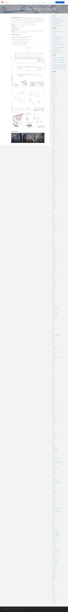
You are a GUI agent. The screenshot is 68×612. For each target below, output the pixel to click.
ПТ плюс (53, 513)
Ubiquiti (53, 367)
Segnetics (54, 318)
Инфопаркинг (54, 450)
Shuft (27, 31)
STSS (53, 345)
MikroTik (53, 252)
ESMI (53, 160)
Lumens (53, 246)
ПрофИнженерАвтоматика (57, 511)
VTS (53, 392)
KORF (53, 233)
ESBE (53, 157)
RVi (52, 306)
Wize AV (53, 406)
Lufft (53, 243)
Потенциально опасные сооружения (58, 42)
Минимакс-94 (54, 479)
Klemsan (53, 228)
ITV (52, 213)
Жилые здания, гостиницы (56, 36)
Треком (53, 572)
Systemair (54, 348)
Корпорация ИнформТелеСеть (57, 462)
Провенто (54, 504)
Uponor (53, 370)
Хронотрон (54, 577)
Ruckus (53, 301)
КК (57, 64)
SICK (53, 325)
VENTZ (53, 379)
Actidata (53, 77)
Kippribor (53, 226)
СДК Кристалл (54, 537)
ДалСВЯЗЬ (54, 438)
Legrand (53, 238)
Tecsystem (54, 352)
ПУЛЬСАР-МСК (55, 515)
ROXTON (53, 299)
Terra (53, 355)
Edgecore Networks (55, 151)
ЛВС (59, 64)
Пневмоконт (54, 503)
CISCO (53, 118)
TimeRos (53, 358)
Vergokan (53, 381)
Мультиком (54, 484)
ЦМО (26, 32)
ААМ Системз (54, 414)
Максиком (54, 470)
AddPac (53, 80)
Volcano (53, 391)
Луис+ (53, 469)
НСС (63, 64)
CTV (53, 128)
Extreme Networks (55, 165)
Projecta (53, 284)
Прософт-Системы (55, 509)
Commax (53, 121)
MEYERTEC (54, 250)
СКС (61, 66)
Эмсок (53, 596)
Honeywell (54, 184)
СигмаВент (54, 538)
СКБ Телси (54, 543)
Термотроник (54, 569)
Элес (53, 588)
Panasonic (54, 269)
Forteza (53, 170)
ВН (63, 62)
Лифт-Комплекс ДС (55, 467)
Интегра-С (54, 447)
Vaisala (53, 372)
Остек (43, 31)
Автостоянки (54, 29)
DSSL (20, 31)
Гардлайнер (54, 437)
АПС (56, 60)
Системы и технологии (56, 542)
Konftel (53, 230)
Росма (12, 32)
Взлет (53, 431)
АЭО (59, 62)
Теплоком (54, 564)
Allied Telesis (54, 87)
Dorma (53, 145)
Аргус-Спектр (54, 421)
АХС (57, 62)
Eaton (53, 148)
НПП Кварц (54, 492)
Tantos (53, 350)
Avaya (53, 95)
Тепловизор (54, 559)
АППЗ (53, 60)
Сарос (53, 528)
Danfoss (53, 136)
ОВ (64, 64)
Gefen (53, 175)
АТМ (55, 62)
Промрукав (54, 506)
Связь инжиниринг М (56, 533)
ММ (60, 64)
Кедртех (53, 459)
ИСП (53, 453)
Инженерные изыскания (56, 18)
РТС (53, 523)
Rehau (53, 292)
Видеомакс (54, 433)
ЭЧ (65, 68)
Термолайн (54, 567)
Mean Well (54, 248)
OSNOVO (53, 267)
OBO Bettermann (55, 262)
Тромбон (54, 576)
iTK (52, 211)
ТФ (60, 68)
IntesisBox (54, 204)
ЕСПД (56, 64)
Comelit (53, 119)
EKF (53, 153)
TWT (53, 365)
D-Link (53, 131)
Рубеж (53, 525)
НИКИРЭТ (54, 489)
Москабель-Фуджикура (56, 482)
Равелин (53, 516)
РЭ (58, 66)
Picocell (53, 279)
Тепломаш (23, 32)
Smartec (29, 31)
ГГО (64, 62)
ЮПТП (53, 603)
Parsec (53, 272)
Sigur (53, 331)
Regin (53, 291)
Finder (53, 168)
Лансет (53, 465)
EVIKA (53, 163)
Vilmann (53, 386)
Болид (33, 31)
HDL (53, 180)
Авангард (54, 416)
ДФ (54, 64)
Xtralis (53, 408)
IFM (53, 196)
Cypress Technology (55, 129)
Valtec (53, 374)
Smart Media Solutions (56, 335)
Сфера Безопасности (56, 550)
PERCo (53, 275)
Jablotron (53, 214)
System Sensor (54, 347)
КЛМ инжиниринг (55, 460)
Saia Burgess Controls (56, 309)
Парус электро (54, 498)
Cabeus (53, 111)
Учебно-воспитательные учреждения (58, 52)
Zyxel (53, 413)
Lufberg (53, 241)
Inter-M (53, 202)
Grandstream (54, 177)
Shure (53, 323)
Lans (53, 236)
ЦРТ (53, 582)
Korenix (53, 231)
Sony (53, 343)
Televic (53, 353)
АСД (60, 60)
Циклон (53, 579)
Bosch (16, 31)
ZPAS (53, 411)
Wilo (53, 401)
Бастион (53, 425)
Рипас (53, 518)
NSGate (53, 260)
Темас (53, 555)
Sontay (53, 342)
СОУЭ (54, 68)
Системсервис (54, 540)
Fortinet (53, 172)
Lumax (53, 245)
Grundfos (54, 179)
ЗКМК (53, 443)
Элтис (53, 593)
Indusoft (53, 197)
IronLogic (54, 207)
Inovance (53, 199)
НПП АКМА (54, 491)
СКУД (64, 66)
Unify (53, 369)
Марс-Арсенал (54, 472)
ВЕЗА (53, 430)
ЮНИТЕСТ (54, 601)
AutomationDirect (55, 94)
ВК (61, 62)
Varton (53, 375)
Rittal (53, 297)
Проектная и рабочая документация (58, 20)
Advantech (54, 82)
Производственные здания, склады (58, 47)
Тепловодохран (55, 562)
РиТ (53, 520)
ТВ (56, 68)
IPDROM (53, 206)
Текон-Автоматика (55, 554)
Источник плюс (55, 457)
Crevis (53, 126)
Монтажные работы (55, 23)
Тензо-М (53, 557)
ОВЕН (40, 31)
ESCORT (53, 158)
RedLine (53, 289)
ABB (53, 75)
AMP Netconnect (55, 89)
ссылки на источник (30, 608)
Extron (53, 167)
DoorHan (54, 143)
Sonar (53, 340)
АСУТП (53, 62)
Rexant (53, 294)
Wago (53, 394)
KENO (53, 221)
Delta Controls (54, 140)
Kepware (53, 223)
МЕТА (53, 476)
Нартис (53, 486)
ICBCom (53, 191)
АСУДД (65, 60)
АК (61, 57)
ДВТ (53, 64)
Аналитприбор (54, 420)
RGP (53, 296)
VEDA (53, 377)
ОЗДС (53, 66)
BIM (52, 57)
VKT (53, 389)
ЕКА (53, 442)
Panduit (53, 270)
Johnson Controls (55, 216)
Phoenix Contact (55, 277)
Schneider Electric (55, 313)
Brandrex (53, 109)
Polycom (53, 282)
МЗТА (53, 477)
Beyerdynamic (54, 106)
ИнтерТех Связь (55, 448)
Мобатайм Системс (55, 481)
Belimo (53, 102)
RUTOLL (53, 304)
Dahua (53, 133)
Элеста (53, 589)
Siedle (53, 326)
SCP (53, 316)
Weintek (53, 398)
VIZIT (53, 387)
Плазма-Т (54, 499)
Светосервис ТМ (55, 532)
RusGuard (54, 302)
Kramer (53, 235)
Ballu (53, 99)
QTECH (53, 287)
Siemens (53, 328)
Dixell (53, 141)
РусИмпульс (54, 526)
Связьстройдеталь (55, 535)
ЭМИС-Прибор (55, 594)
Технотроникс (54, 571)
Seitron (53, 319)
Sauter (53, 311)
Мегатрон (54, 474)
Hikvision (53, 182)
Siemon (53, 330)
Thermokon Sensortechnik (56, 357)
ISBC (53, 209)
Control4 (53, 123)
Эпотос (53, 598)
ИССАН (53, 455)
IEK (25, 31)
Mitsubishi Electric (55, 253)
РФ (57, 66)
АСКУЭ (63, 60)
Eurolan (53, 162)
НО (61, 64)
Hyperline (23, 31)
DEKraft (53, 138)
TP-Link (53, 360)
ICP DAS (53, 192)
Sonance (53, 338)
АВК (59, 57)
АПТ (58, 60)
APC (53, 90)
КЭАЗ (53, 464)
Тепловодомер (54, 560)
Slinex (53, 333)
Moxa (53, 255)
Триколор (54, 574)
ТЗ (57, 68)
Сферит (53, 552)
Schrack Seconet (55, 314)
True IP (53, 364)
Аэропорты (54, 34)
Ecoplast (53, 150)
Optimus (53, 265)
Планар (53, 501)
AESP (53, 84)
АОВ (63, 57)
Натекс (53, 487)
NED (53, 257)
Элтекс (53, 591)
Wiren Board (54, 403)
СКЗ (59, 66)
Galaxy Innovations (55, 174)
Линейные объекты (55, 41)
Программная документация (57, 21)
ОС (55, 66)
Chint (18, 31)
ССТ (53, 545)
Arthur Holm (54, 92)
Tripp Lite (53, 362)
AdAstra (53, 78)
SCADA (57, 57)
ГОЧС (65, 62)
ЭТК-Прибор (54, 599)
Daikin (53, 134)
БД (52, 426)
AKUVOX (53, 85)
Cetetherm (54, 114)
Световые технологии (17, 32)
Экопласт (54, 584)
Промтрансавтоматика (56, 508)
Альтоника (54, 418)
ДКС (34, 31)
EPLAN (55, 57)
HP (52, 185)
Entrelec (53, 155)
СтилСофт (54, 549)
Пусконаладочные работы (56, 25)
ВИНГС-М (54, 435)
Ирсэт (53, 452)
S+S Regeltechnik (55, 308)
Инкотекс (37, 31)
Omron (53, 263)
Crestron (53, 124)
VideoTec (53, 384)
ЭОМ (63, 68)
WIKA (53, 399)
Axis (53, 97)
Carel (53, 112)
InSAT (53, 201)
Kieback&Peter (54, 224)
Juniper (53, 219)
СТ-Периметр (54, 547)
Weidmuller (54, 396)
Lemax (53, 240)
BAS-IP (53, 101)
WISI (53, 404)
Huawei (53, 187)
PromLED (54, 285)
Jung (53, 218)
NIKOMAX (54, 258)
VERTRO (53, 382)
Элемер (53, 586)
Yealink (53, 409)
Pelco (53, 274)
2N (52, 73)
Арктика (53, 423)
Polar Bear (54, 280)
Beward (53, 104)
